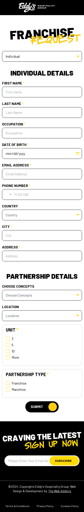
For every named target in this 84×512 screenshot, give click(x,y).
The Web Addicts (59, 491)
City (7, 226)
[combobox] (7, 194)
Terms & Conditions (17, 506)
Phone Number (16, 185)
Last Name (13, 103)
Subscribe (63, 461)
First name (13, 83)
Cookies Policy (70, 506)
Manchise (19, 389)
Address (11, 247)
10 (13, 351)
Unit (12, 329)
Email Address (16, 165)
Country (10, 206)
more (15, 357)
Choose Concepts (18, 286)
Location (10, 307)
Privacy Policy (45, 506)
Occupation (13, 124)
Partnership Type (27, 374)
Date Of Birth (15, 144)
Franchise (19, 383)
